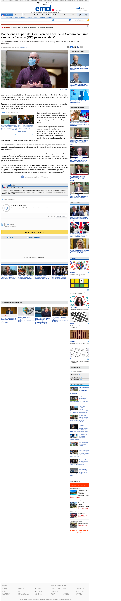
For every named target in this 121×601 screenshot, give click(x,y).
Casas (73, 0)
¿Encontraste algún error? (36, 177)
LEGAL (52, 594)
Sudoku (72, 359)
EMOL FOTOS (21, 593)
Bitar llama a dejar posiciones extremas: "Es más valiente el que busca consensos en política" (79, 196)
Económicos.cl (64, 0)
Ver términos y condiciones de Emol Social (34, 257)
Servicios (72, 15)
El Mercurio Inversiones (9, 306)
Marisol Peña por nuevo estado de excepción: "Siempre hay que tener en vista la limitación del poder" (79, 142)
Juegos (73, 258)
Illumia (20, 306)
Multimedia (30, 17)
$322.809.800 (83, 508)
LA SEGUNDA (66, 593)
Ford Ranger (81, 513)
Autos (41, 0)
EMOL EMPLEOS (39, 591)
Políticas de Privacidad (33, 599)
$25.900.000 (82, 516)
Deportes (27, 15)
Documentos (22, 17)
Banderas (72, 272)
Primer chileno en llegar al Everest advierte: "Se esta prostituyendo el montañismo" (79, 124)
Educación (15, 17)
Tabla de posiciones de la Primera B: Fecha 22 (83, 444)
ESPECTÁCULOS (6, 593)
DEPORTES (4, 591)
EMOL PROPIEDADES (40, 590)
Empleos (55, 0)
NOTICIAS (4, 588)
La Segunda (80, 0)
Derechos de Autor (23, 599)
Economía (18, 15)
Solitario (72, 341)
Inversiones (34, 0)
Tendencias (56, 15)
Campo (27, 0)
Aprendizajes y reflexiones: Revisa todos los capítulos (79, 101)
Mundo (36, 15)
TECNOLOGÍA (5, 594)
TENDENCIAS (21, 588)
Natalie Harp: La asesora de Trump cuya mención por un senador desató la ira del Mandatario (79, 252)
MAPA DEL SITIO (39, 594)
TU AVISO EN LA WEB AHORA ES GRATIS (79, 531)
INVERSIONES (66, 590)
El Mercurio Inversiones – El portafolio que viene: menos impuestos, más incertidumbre (8, 320)
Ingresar (78, 10)
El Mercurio (10, 0)
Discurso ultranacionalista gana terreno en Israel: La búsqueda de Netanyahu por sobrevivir (79, 219)
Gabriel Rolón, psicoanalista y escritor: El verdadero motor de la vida (79, 86)
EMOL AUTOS (38, 588)
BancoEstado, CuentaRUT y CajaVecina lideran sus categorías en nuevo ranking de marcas (59, 319)
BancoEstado (56, 306)
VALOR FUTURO (80, 591)
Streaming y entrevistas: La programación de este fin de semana (32, 27)
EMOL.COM (54, 590)
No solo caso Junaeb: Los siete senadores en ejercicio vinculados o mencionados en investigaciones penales (79, 462)
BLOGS (53, 593)
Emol (3, 0)
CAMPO (64, 588)
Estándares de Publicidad (65, 599)
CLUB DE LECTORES (56, 588)
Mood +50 (38, 306)
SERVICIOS (20, 590)
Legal (22, 0)
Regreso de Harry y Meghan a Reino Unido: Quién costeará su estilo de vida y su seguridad (78, 235)
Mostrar (45, 4)
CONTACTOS (38, 593)
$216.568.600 (75, 497)
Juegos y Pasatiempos (39, 17)
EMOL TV (20, 591)
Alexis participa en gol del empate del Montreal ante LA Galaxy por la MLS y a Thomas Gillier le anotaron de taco (79, 390)
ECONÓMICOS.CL (80, 588)
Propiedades (47, 0)
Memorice (73, 290)
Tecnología (9, 17)
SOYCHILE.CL (66, 594)
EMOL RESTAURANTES (23, 594)
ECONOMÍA (4, 590)
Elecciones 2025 (50, 17)
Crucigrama (73, 307)
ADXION (78, 590)
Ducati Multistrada (83, 523)
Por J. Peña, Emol (23, 47)
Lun (86, 0)
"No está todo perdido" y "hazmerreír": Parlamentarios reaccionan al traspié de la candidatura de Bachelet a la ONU (8, 278)
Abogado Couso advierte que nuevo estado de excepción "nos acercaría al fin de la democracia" (79, 160)
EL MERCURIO (54, 591)
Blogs (16, 0)
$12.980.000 (82, 525)
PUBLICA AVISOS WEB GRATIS (79, 485)
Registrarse (84, 10)
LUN (64, 591)
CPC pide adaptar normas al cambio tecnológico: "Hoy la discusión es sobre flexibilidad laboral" (78, 178)
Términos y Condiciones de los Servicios (49, 599)
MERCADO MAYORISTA (79, 594)
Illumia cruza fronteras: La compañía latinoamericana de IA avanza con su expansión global (26, 319)
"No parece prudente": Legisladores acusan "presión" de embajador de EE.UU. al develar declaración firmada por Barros (79, 428)
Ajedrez (72, 323)
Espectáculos (46, 15)
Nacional (8, 15)
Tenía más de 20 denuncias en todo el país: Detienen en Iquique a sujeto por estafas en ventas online (79, 472)
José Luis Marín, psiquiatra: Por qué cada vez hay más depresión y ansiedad (79, 68)
